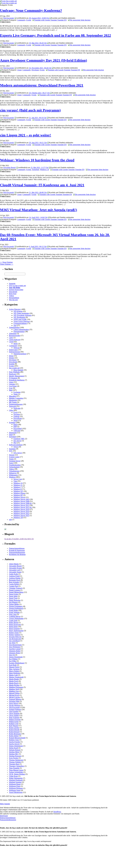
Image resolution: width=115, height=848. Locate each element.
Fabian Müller (14, 604)
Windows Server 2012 (21, 505)
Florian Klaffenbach (16, 608)
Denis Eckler (13, 594)
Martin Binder (14, 679)
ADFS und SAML (20, 319)
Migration (12, 396)
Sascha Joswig (14, 744)
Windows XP (18, 517)
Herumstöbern (14, 298)
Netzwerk (12, 406)
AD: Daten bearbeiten (21, 313)
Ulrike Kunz (13, 776)
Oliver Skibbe (14, 715)
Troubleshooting (15, 465)
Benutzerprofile (14, 336)
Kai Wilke (12, 661)
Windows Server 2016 (21, 509)
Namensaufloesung (16, 404)
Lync (11, 388)
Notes (15, 394)
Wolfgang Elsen (14, 786)
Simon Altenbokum (16, 746)
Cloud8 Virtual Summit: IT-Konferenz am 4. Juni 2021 (42, 185)
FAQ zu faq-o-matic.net (17, 286)
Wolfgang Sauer (14, 790)
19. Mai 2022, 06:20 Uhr (38, 43)
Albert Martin (14, 564)
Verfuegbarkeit (14, 467)
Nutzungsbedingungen (17, 552)
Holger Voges (14, 633)
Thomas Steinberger (16, 760)
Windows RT (18, 495)
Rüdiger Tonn (14, 740)
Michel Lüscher (14, 697)
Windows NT (18, 491)
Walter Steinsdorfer (16, 778)
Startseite (12, 284)
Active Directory (15, 309)
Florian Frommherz (16, 606)
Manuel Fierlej (14, 667)
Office (11, 410)
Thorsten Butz (14, 764)
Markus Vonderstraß (16, 677)
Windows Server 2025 (21, 515)
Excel (15, 412)
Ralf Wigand (13, 726)
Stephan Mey (13, 754)
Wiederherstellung (19, 354)
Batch (15, 424)
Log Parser (13, 386)
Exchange (17, 392)
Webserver (13, 473)
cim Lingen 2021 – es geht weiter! (25, 135)
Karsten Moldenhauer (16, 663)
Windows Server (19, 497)
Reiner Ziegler (14, 728)
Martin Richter (14, 685)
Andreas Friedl (14, 576)
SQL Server (17, 453)
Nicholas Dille (14, 701)
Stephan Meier (14, 752)
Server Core (17, 479)
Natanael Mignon (15, 699)
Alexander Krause (15, 568)
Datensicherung (14, 352)
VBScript (16, 431)
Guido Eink (13, 620)
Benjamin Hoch (14, 580)
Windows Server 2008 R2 (22, 503)
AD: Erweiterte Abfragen (22, 315)
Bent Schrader (14, 582)
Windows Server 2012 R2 (22, 507)
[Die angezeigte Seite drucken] (79, 20)
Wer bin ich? (13, 300)
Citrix (11, 338)
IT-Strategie (13, 378)
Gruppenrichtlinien (20, 323)
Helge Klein (13, 627)
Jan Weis (12, 643)
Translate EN (62, 20)
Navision (16, 414)
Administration (14, 327)
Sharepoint (13, 433)
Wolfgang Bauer (15, 784)
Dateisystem (13, 350)
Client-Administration (21, 329)
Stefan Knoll (13, 748)
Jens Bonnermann (15, 645)
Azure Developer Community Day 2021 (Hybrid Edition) (43, 60)
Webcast (16, 348)
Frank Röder (13, 610)
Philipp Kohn (14, 722)
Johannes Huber (14, 651)
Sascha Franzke (14, 742)
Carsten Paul (13, 586)
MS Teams (13, 402)
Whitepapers (13, 475)
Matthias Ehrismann (16, 687)
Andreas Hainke (15, 578)
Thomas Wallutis (15, 762)
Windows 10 (44, 169)
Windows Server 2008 (21, 501)
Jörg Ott (12, 655)
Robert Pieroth (14, 730)
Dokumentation (18, 331)
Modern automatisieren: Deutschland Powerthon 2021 (41, 85)
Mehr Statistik (5, 804)
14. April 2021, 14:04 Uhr (38, 217)
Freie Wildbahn (14, 372)
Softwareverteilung (15, 445)
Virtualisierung (14, 471)
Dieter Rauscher (14, 600)
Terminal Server (14, 461)
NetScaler (16, 408)
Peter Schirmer (14, 717)
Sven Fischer (13, 758)
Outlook (16, 416)
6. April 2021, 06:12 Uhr (38, 246)
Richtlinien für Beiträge (17, 554)
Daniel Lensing (14, 590)
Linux (11, 382)
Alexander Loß (14, 570)
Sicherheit (35, 169)
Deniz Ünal (13, 598)
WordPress (57, 812)
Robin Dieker (14, 736)
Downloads (13, 292)
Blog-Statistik (18, 370)
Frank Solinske (14, 612)
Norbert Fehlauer (15, 709)
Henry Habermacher (16, 631)
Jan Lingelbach (14, 641)
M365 (15, 344)
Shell (11, 435)
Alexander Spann (15, 572)
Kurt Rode (13, 665)
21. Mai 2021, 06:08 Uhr (38, 192)
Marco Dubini (14, 671)
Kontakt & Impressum (17, 550)
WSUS (16, 447)
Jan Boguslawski (15, 639)
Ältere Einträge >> (6, 264)
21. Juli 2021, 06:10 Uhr (37, 118)
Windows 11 (17, 485)
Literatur (12, 384)
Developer (35, 70)
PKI (14, 443)
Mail (10, 390)
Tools (11, 463)
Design (11, 358)
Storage (11, 455)
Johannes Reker (14, 653)
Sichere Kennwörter (16, 290)
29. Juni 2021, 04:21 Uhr (38, 143)
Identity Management (16, 376)
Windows (12, 477)
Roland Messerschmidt (17, 738)
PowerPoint (17, 418)
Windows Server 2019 (21, 511)
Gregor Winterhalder (16, 618)
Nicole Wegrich (14, 705)
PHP (15, 426)
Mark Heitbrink (14, 673)
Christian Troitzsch (15, 588)
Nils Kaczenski (8, 18)
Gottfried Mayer (14, 616)
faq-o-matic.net (14, 368)
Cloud (19, 70)
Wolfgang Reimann (16, 788)
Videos (11, 296)
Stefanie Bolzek (14, 750)
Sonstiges (12, 449)
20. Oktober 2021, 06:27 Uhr (39, 93)
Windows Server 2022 (21, 513)
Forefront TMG (19, 439)
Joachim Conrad (15, 649)
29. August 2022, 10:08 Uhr (39, 18)
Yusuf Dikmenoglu (15, 792)
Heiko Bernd (13, 622)
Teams (11, 459)
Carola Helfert (14, 584)
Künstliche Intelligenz (16, 380)
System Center (14, 457)
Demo (11, 356)
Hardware (12, 374)
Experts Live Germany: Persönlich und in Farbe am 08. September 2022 (55, 35)
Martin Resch (14, 683)
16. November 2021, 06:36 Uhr (40, 68)
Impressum (4, 816)
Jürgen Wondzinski (16, 657)
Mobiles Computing (16, 398)
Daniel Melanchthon (16, 592)
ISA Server (17, 441)
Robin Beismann (15, 734)
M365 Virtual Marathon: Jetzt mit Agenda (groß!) (38, 210)
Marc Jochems (14, 669)
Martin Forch (13, 681)
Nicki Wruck (13, 703)
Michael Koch (14, 695)
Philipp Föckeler (15, 720)
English (11, 364)
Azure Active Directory (21, 321)
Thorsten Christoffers (16, 766)
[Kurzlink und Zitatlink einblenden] (62, 18)
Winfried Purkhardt (16, 780)
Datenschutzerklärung (16, 548)
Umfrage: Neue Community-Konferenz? (31, 10)
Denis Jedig (13, 596)
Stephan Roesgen (15, 756)
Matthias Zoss (14, 691)
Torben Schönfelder (16, 772)
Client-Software (14, 340)
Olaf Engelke (13, 711)
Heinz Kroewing (15, 624)
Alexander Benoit (9, 167)
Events (28, 20)
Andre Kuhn (13, 574)
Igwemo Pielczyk (15, 637)
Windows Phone (19, 493)
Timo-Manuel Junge (16, 770)
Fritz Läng (12, 614)
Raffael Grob (13, 724)
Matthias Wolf (14, 689)
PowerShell (17, 429)
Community (21, 20)
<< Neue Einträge (6, 262)
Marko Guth (13, 675)
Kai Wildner (13, 659)
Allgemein (12, 333)
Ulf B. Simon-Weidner (17, 774)
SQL (10, 451)
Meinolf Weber (14, 693)
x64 (10, 519)
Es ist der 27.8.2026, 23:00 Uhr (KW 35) (19, 539)
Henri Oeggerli (14, 629)
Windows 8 (17, 489)
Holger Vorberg (14, 635)
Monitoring (13, 400)
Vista (15, 481)
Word (15, 420)
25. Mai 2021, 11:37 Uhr (39, 167)
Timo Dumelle (14, 768)
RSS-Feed (12, 294)
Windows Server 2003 (21, 499)
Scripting (12, 422)
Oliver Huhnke (14, 713)
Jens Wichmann (14, 647)
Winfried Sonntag (15, 782)
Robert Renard (14, 732)
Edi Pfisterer (13, 602)
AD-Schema (17, 311)
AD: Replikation (19, 317)
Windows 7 (17, 487)
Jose (15, 325)
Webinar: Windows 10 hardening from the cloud (37, 160)
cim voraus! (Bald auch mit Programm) (30, 110)
